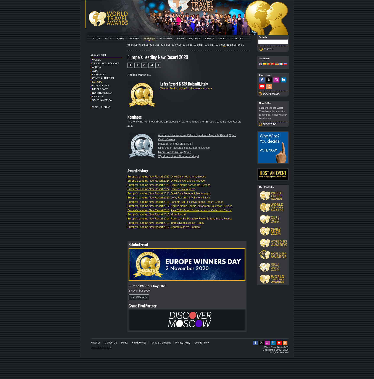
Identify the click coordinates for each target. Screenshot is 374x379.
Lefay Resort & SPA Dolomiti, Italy (190, 197)
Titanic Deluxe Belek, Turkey (187, 222)
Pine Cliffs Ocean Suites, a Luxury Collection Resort (201, 210)
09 (184, 45)
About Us (96, 342)
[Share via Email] (151, 65)
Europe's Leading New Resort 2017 (148, 206)
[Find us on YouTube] (262, 86)
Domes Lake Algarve (183, 189)
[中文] (273, 64)
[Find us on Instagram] (276, 79)
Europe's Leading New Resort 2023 (148, 185)
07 (176, 45)
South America (102, 100)
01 (154, 45)
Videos (209, 38)
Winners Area (101, 107)
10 (187, 45)
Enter (120, 38)
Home (96, 38)
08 (180, 45)
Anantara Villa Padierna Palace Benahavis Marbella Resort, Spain (197, 135)
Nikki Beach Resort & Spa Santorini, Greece (184, 147)
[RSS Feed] (269, 86)
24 (239, 45)
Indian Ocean (100, 85)
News (180, 38)
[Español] (264, 64)
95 (132, 45)
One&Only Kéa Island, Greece (188, 176)
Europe (97, 82)
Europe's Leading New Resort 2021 (148, 193)
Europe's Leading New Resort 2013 (148, 222)
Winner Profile (168, 88)
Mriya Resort (178, 214)
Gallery (194, 38)
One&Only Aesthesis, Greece (188, 180)
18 (217, 45)
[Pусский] (285, 64)
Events (134, 38)
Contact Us (111, 342)
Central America (103, 78)
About (223, 38)
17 (213, 45)
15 (206, 45)
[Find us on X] (269, 79)
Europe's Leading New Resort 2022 (148, 189)
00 (151, 45)
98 (143, 45)
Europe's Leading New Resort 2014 (148, 218)
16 (209, 45)
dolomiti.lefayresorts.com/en (195, 88)
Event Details (139, 297)
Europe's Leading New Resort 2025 (148, 176)
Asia (94, 70)
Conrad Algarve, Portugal (185, 227)
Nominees (166, 38)
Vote (108, 38)
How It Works (139, 342)
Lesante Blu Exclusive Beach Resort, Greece (197, 201)
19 (220, 45)
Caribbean (99, 74)
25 (242, 45)
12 (194, 45)
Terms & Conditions (160, 342)
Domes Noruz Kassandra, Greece (190, 185)
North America (102, 93)
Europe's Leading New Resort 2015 (148, 214)
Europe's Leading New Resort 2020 (148, 197)
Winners (149, 38)
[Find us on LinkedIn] (283, 79)
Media (124, 342)
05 (169, 45)
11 (191, 45)
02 (158, 45)
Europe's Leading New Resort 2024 (148, 180)
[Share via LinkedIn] (144, 65)
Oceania (97, 96)
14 (202, 45)
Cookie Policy (202, 342)
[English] (260, 64)
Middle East (100, 89)
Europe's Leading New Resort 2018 (148, 201)
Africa (96, 67)
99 (147, 45)
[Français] (281, 64)
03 (162, 45)
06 (173, 45)
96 (136, 45)
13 (198, 45)
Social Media (271, 93)
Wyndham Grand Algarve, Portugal (178, 156)
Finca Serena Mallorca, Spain (175, 143)
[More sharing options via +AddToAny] (158, 65)
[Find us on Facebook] (262, 79)
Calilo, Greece (166, 139)
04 (165, 45)
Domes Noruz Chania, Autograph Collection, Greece (201, 206)
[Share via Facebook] (130, 65)
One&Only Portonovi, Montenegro (190, 193)
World (96, 59)
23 (235, 45)
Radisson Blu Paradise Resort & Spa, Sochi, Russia (201, 218)
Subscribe (269, 124)
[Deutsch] (277, 64)
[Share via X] (137, 65)
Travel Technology (105, 63)
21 (228, 45)
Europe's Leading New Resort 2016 (148, 210)
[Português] (269, 64)
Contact (237, 38)
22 (231, 45)
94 (128, 45)
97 (140, 45)
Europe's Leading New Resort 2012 (148, 227)
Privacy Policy (182, 342)
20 (224, 45)
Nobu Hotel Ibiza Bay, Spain (174, 152)
